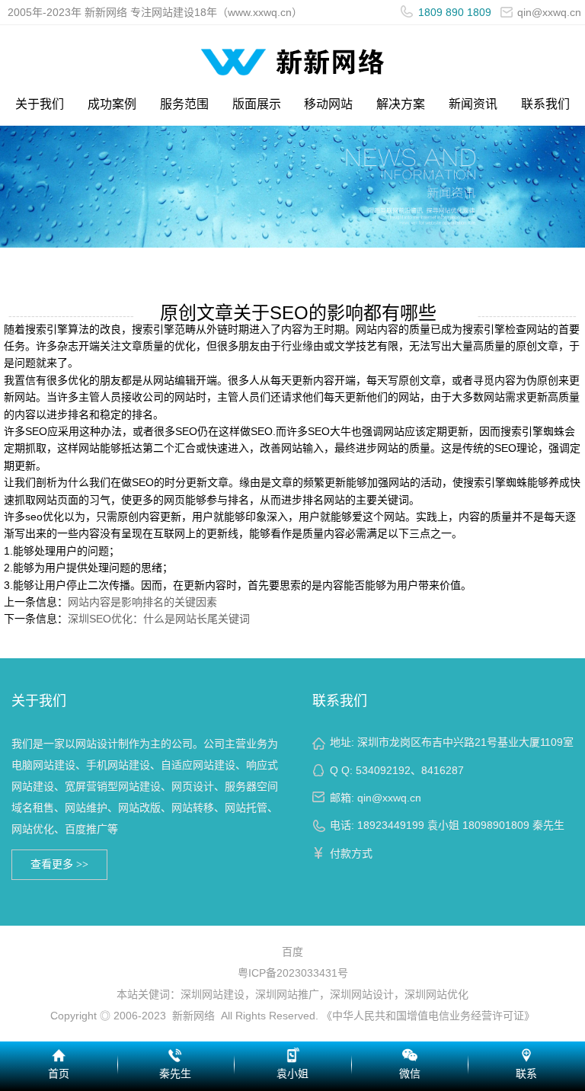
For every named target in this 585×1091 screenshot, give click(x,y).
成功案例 (112, 104)
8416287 (442, 770)
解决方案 (400, 104)
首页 (58, 1073)
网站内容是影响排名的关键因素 (142, 602)
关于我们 (39, 104)
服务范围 (184, 104)
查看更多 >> (59, 864)
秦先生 (175, 1073)
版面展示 (256, 104)
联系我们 (545, 104)
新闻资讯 (473, 104)
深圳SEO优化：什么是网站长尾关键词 (159, 619)
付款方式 (351, 853)
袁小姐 (292, 1073)
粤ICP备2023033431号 (293, 973)
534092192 (383, 770)
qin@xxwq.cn (389, 798)
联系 (526, 1073)
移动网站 (328, 104)
